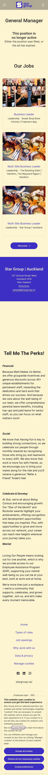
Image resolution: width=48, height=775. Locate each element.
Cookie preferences (24, 767)
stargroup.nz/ (24, 681)
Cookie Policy (18, 727)
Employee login (21, 695)
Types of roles (24, 632)
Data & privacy (24, 655)
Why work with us (24, 647)
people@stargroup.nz (24, 290)
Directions (24, 286)
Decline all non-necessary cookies (24, 759)
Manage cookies (24, 663)
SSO (32, 695)
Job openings (24, 640)
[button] (43, 4)
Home (24, 624)
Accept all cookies (24, 751)
